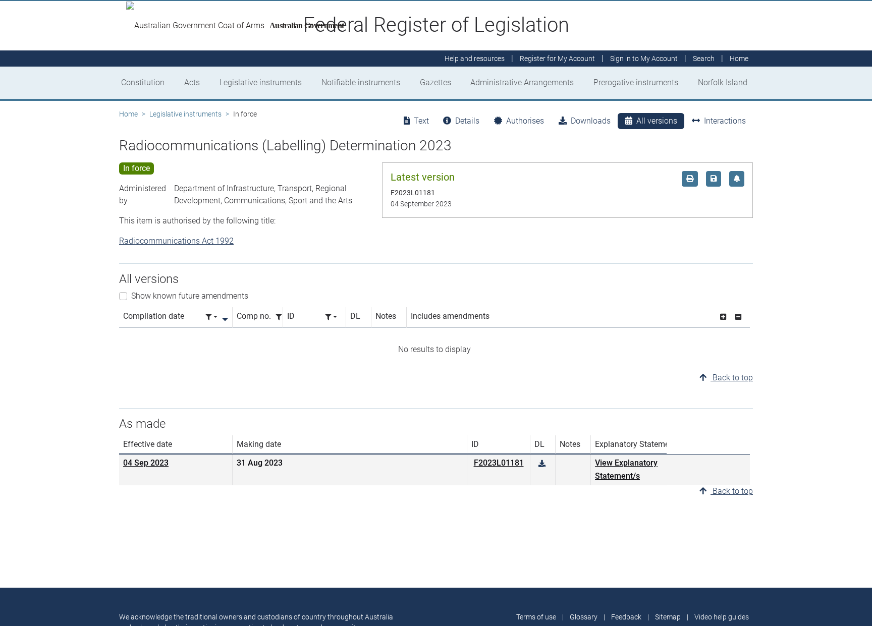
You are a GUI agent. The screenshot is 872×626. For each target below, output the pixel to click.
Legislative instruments (261, 82)
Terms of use (536, 617)
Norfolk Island (722, 82)
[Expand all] (723, 317)
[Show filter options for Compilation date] (211, 317)
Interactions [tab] (725, 121)
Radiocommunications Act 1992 (176, 241)
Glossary (583, 617)
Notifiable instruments (360, 82)
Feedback (626, 617)
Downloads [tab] (591, 121)
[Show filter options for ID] (331, 317)
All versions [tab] (656, 121)
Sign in (644, 58)
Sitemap (668, 617)
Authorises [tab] (525, 121)
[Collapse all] (738, 317)
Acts (192, 82)
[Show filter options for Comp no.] (281, 317)
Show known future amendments (189, 296)
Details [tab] (467, 121)
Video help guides (721, 617)
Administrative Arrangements (522, 82)
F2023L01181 (499, 463)
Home (128, 114)
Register (557, 58)
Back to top (732, 377)
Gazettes (435, 82)
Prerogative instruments (635, 82)
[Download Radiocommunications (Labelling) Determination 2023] (542, 464)
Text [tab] (421, 121)
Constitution (143, 82)
